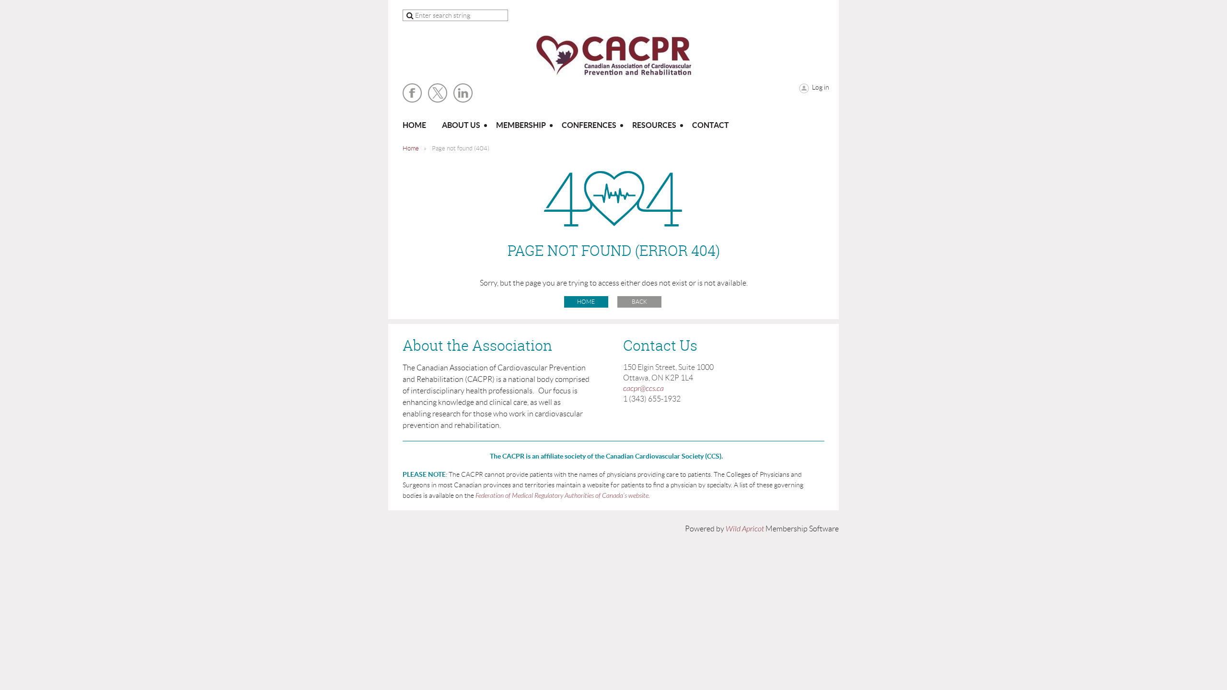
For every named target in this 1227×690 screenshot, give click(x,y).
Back (639, 302)
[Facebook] (412, 93)
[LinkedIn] (463, 93)
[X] (437, 93)
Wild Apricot (745, 529)
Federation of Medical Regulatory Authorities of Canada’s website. (562, 496)
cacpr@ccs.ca (643, 388)
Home (411, 148)
